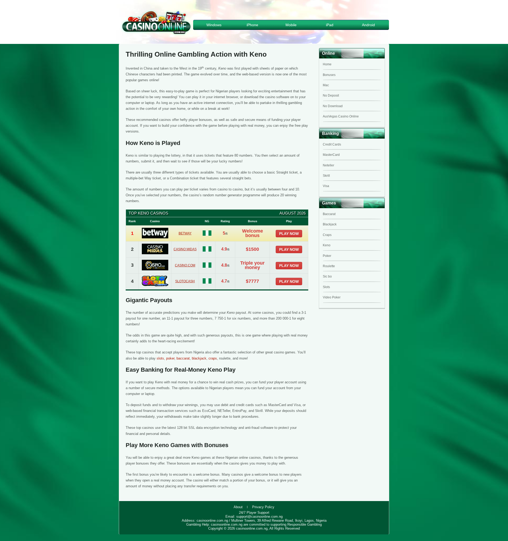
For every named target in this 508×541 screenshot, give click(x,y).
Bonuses (329, 75)
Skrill (326, 176)
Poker (327, 256)
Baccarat (329, 214)
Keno (326, 245)
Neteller (328, 165)
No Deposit (331, 95)
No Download (333, 106)
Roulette (329, 266)
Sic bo (327, 276)
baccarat (183, 358)
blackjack (199, 358)
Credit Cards (332, 144)
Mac (326, 85)
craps (212, 358)
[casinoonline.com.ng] (156, 34)
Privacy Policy (263, 507)
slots (160, 358)
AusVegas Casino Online (341, 116)
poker (170, 358)
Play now (289, 233)
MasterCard (331, 155)
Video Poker (332, 297)
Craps (327, 235)
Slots (326, 287)
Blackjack (330, 224)
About (238, 507)
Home (327, 64)
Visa (326, 186)
